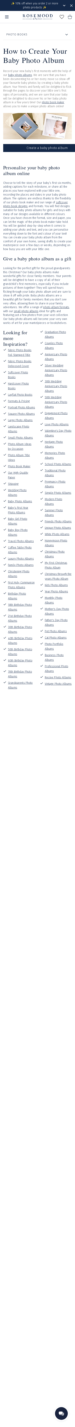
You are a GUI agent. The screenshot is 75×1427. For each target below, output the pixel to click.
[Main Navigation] (6, 16)
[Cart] (69, 16)
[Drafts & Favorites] (61, 16)
